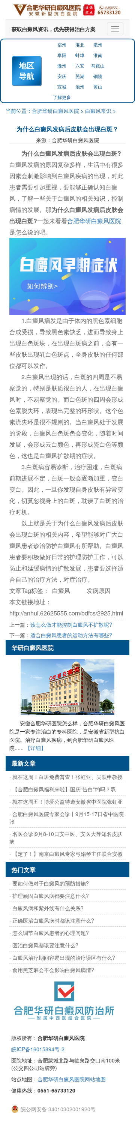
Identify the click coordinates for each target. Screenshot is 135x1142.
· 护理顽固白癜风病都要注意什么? (49, 895)
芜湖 (79, 76)
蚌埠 (79, 55)
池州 (79, 86)
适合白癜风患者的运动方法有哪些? (71, 635)
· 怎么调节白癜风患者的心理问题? (49, 932)
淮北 (79, 44)
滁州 (61, 65)
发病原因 (99, 590)
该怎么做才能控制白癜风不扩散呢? (71, 624)
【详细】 (35, 748)
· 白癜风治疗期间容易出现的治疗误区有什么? (62, 957)
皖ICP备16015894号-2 (37, 1049)
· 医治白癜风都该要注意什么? (43, 945)
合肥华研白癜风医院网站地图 (72, 1079)
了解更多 (62, 97)
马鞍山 (98, 65)
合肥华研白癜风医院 (55, 110)
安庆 (61, 76)
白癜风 (61, 590)
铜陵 (97, 76)
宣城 (61, 86)
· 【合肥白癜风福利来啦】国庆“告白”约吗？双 (62, 789)
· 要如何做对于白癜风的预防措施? (49, 883)
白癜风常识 (98, 110)
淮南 (97, 55)
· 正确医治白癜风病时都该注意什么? (51, 920)
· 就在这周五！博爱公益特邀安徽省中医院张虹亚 (66, 801)
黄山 (97, 86)
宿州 (61, 44)
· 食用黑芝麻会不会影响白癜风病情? (51, 970)
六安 (79, 65)
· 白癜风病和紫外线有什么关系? (46, 908)
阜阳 (61, 55)
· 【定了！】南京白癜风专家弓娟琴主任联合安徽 (66, 853)
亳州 (97, 44)
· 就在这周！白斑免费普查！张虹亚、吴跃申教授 (66, 776)
